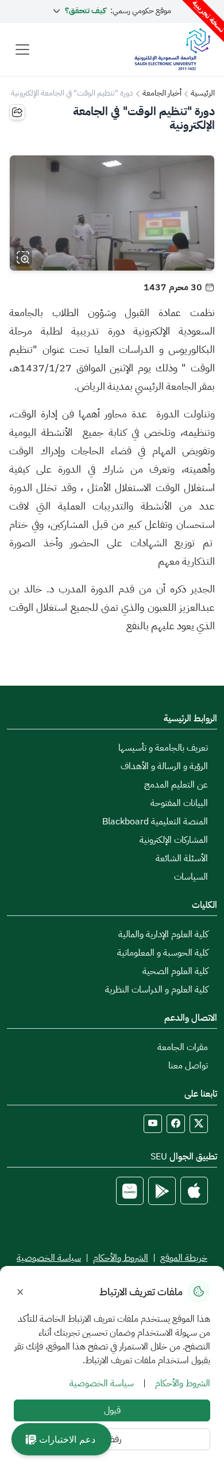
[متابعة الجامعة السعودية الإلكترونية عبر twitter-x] (199, 1124)
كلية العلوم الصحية (175, 971)
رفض (112, 1439)
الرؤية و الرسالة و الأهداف (164, 766)
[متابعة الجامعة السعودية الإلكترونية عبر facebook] (176, 1124)
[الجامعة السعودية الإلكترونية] (172, 49)
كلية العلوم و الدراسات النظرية (156, 990)
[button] (61, 1439)
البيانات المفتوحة (179, 803)
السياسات (191, 877)
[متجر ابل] (194, 1191)
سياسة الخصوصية (49, 1258)
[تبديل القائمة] (22, 49)
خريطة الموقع (183, 1258)
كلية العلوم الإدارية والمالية (163, 934)
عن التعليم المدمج (176, 785)
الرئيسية (203, 93)
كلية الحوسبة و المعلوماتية (162, 953)
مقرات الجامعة (182, 1047)
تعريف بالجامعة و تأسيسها (163, 748)
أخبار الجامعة (161, 93)
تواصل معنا (188, 1066)
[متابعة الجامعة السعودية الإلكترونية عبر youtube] (153, 1124)
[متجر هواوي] (130, 1191)
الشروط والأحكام (120, 1258)
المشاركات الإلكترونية (174, 840)
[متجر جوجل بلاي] (162, 1191)
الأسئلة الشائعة (182, 858)
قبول (112, 1410)
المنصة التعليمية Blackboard (155, 821)
